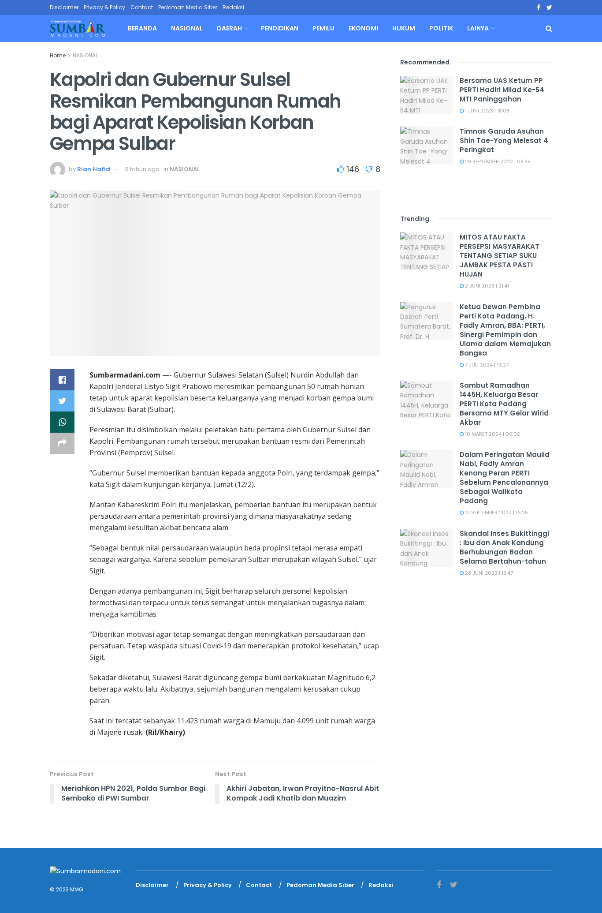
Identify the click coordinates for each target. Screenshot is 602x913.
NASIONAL (187, 28)
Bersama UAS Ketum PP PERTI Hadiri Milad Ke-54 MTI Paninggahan (502, 90)
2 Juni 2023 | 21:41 (486, 285)
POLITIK (441, 28)
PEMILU (323, 28)
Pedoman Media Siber (187, 7)
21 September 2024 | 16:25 (496, 512)
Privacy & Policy (104, 7)
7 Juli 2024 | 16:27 (486, 364)
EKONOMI (363, 28)
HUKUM (403, 28)
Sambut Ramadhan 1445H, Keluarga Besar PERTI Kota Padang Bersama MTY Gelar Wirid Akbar (504, 404)
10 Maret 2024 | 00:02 (492, 434)
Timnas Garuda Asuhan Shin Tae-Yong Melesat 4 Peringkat (504, 140)
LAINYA (478, 28)
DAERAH (229, 28)
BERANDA (142, 28)
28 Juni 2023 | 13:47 (488, 572)
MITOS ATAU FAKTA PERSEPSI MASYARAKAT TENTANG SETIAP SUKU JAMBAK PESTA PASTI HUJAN (499, 255)
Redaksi (233, 7)
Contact (141, 7)
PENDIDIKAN (279, 28)
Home (58, 55)
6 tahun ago (142, 169)
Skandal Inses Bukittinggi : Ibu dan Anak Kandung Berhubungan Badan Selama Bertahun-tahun (504, 547)
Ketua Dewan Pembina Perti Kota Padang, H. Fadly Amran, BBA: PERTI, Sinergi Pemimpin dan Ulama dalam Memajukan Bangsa (505, 330)
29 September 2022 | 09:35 (497, 161)
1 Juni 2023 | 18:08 (486, 110)
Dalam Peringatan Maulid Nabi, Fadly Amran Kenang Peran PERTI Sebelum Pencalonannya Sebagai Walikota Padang (505, 477)
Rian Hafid (93, 169)
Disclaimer (64, 7)
